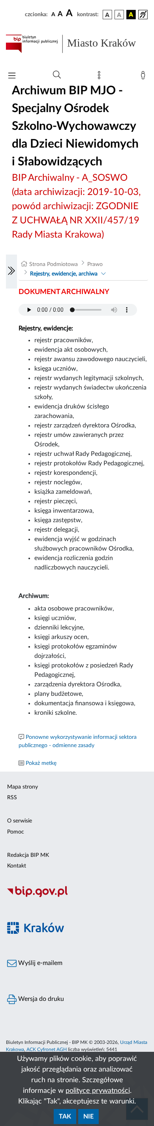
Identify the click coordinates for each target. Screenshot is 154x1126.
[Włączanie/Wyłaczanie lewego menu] (11, 272)
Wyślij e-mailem (39, 963)
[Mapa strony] (101, 77)
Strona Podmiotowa (53, 264)
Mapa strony (22, 787)
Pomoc (15, 832)
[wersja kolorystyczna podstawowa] (107, 14)
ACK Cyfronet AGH (46, 1049)
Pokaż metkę (41, 763)
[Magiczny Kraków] (77, 932)
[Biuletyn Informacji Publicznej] (77, 896)
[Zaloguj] (144, 77)
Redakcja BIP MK (28, 855)
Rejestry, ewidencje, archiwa (64, 274)
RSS (12, 797)
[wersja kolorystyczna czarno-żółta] (131, 14)
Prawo (95, 264)
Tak (65, 1116)
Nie (88, 1116)
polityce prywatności (98, 1090)
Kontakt (16, 866)
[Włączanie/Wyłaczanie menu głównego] (12, 76)
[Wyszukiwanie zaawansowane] (57, 75)
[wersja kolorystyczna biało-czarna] (119, 14)
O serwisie (19, 821)
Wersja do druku (40, 999)
